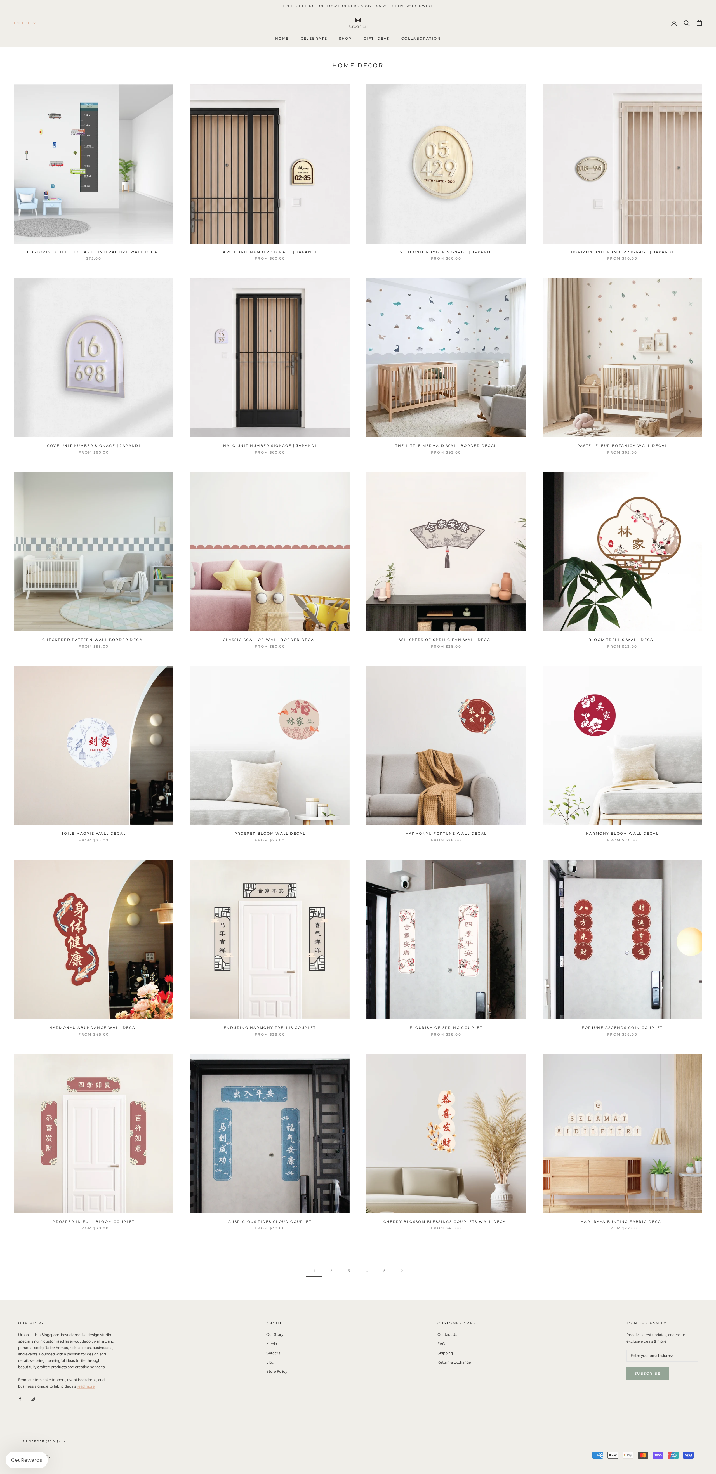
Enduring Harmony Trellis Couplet (270, 1027)
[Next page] (402, 1271)
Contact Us (447, 1334)
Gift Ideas (377, 39)
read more (86, 1386)
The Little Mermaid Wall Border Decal (446, 446)
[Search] (687, 23)
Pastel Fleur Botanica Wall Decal (622, 446)
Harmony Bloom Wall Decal (622, 833)
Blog (270, 1362)
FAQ (441, 1343)
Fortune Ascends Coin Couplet (622, 1027)
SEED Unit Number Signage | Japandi (446, 252)
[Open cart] (699, 23)
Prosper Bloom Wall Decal (270, 833)
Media (271, 1343)
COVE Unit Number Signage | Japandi (94, 446)
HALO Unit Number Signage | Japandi (270, 446)
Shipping (445, 1353)
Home (282, 39)
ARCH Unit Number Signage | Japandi (270, 252)
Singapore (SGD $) (41, 1441)
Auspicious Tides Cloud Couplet (270, 1222)
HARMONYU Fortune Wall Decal (446, 833)
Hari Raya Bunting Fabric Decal (622, 1222)
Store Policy (276, 1371)
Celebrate (314, 39)
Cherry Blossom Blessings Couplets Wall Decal (446, 1222)
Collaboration (421, 39)
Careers (273, 1353)
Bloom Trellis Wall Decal (622, 640)
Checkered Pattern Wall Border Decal (93, 640)
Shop (345, 39)
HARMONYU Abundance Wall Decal (93, 1027)
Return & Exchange (454, 1362)
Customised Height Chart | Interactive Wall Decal (93, 252)
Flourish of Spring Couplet (446, 1027)
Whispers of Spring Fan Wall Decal (446, 640)
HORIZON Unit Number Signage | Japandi (622, 252)
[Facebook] (20, 1398)
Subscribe (648, 1373)
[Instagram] (33, 1398)
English (22, 23)
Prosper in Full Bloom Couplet (94, 1222)
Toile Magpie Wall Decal (94, 833)
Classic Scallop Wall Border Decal (270, 640)
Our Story (274, 1334)
